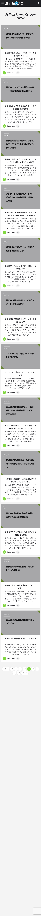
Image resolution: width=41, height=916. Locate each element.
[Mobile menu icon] (2, 3)
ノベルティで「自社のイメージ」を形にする (20, 373)
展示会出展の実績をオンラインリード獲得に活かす (20, 320)
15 (19, 673)
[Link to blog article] (20, 37)
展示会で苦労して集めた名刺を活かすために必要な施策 (20, 533)
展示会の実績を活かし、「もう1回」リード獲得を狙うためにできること (20, 427)
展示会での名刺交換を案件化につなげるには (20, 640)
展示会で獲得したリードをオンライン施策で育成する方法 (20, 54)
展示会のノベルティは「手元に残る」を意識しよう (20, 267)
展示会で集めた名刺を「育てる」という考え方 (20, 586)
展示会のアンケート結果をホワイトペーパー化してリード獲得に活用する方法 (20, 214)
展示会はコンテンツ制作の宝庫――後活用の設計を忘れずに (20, 107)
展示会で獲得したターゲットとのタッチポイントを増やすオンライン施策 (20, 160)
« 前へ (5, 669)
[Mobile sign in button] (38, 3)
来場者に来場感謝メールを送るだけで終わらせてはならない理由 (20, 480)
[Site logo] (14, 3)
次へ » (25, 673)
